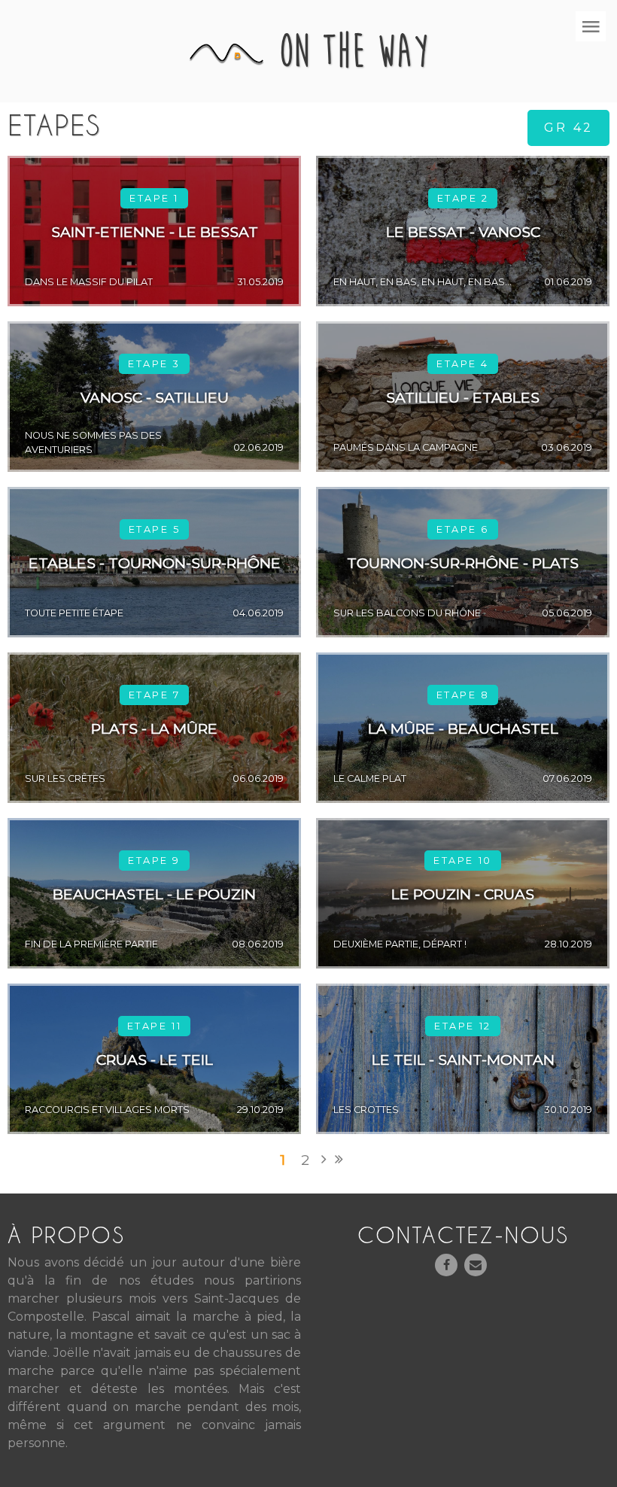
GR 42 (568, 127)
